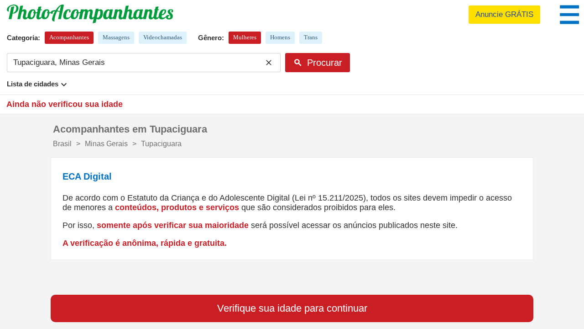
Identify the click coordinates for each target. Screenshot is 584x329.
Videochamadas (162, 37)
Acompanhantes (69, 37)
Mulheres (244, 37)
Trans (311, 37)
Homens (280, 37)
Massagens (116, 37)
